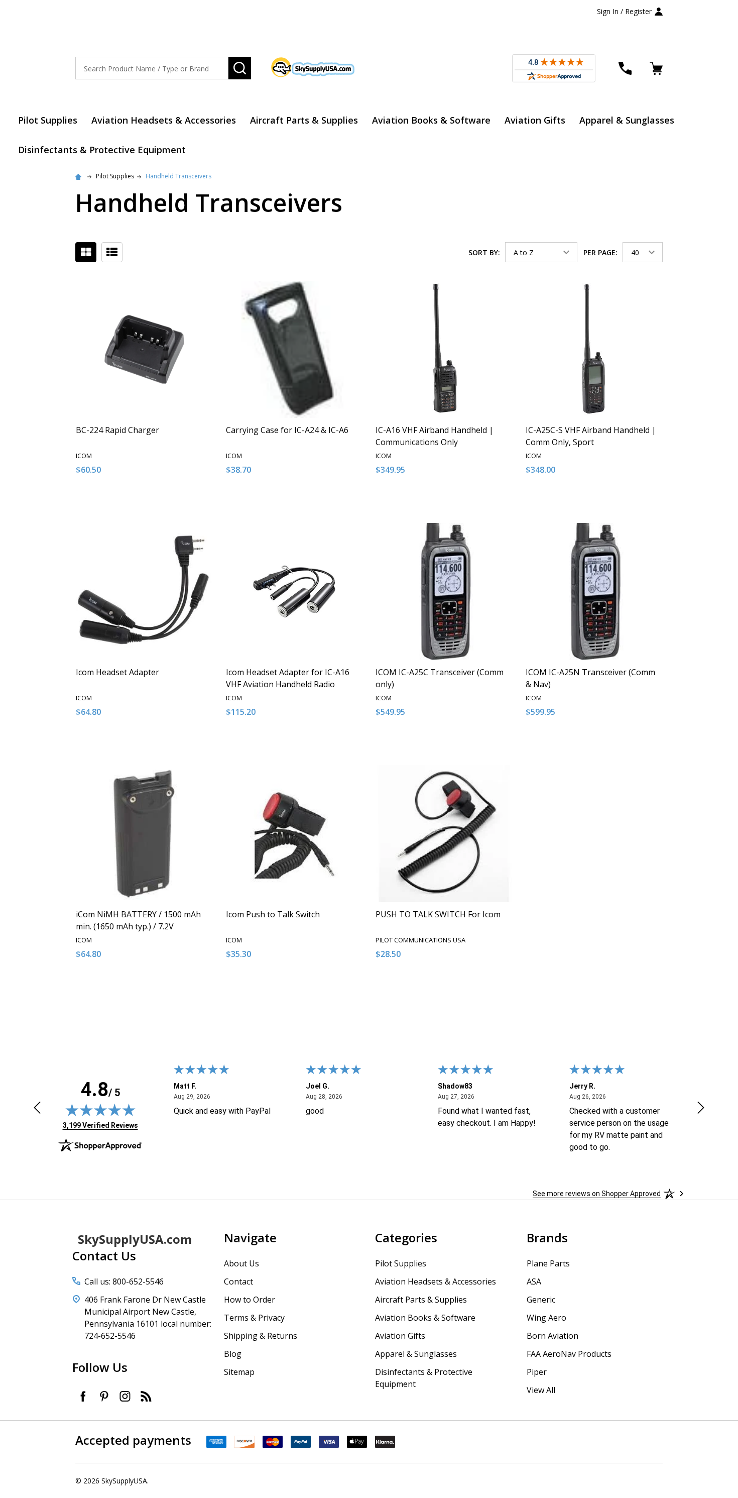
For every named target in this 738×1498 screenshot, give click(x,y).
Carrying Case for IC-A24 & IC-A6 (287, 430)
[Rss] (146, 1396)
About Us (241, 1263)
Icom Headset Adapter (117, 672)
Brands (547, 1237)
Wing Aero (546, 1317)
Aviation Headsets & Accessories (163, 120)
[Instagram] (125, 1396)
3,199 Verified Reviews (100, 1125)
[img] (100, 1109)
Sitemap (239, 1371)
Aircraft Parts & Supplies (304, 120)
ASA (534, 1281)
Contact (238, 1281)
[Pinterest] (103, 1396)
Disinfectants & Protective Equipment (102, 150)
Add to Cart (162, 503)
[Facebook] (82, 1396)
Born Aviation (552, 1335)
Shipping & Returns (260, 1335)
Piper (537, 1371)
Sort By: (484, 252)
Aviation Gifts (535, 120)
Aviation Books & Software (431, 120)
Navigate (250, 1237)
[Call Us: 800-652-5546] (625, 68)
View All (541, 1390)
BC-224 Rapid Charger (117, 430)
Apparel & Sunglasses (626, 120)
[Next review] (701, 1109)
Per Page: (600, 252)
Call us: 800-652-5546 (124, 1281)
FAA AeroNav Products (569, 1353)
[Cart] (656, 68)
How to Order (249, 1299)
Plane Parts (548, 1263)
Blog (232, 1353)
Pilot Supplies (47, 120)
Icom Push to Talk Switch (273, 914)
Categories (406, 1237)
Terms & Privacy (254, 1317)
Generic (541, 1299)
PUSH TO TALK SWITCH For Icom (438, 914)
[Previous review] (37, 1109)
